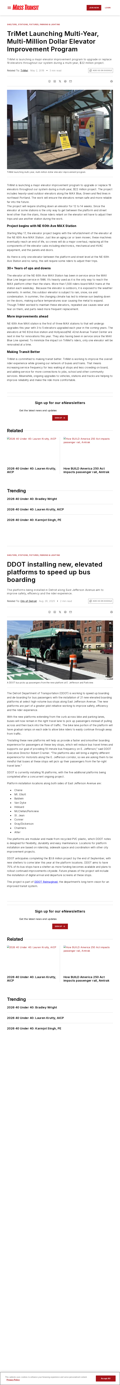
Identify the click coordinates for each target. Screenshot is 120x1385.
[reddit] (65, 81)
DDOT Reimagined (46, 881)
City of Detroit (28, 601)
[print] (111, 81)
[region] (60, 1378)
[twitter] (60, 81)
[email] (70, 81)
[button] (9, 8)
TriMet (24, 70)
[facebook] (49, 81)
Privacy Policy (13, 1380)
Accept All (105, 1378)
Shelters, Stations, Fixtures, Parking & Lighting (33, 24)
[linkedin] (54, 81)
